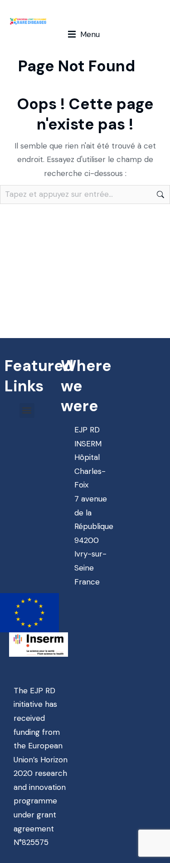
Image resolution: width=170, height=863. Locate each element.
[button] (84, 35)
